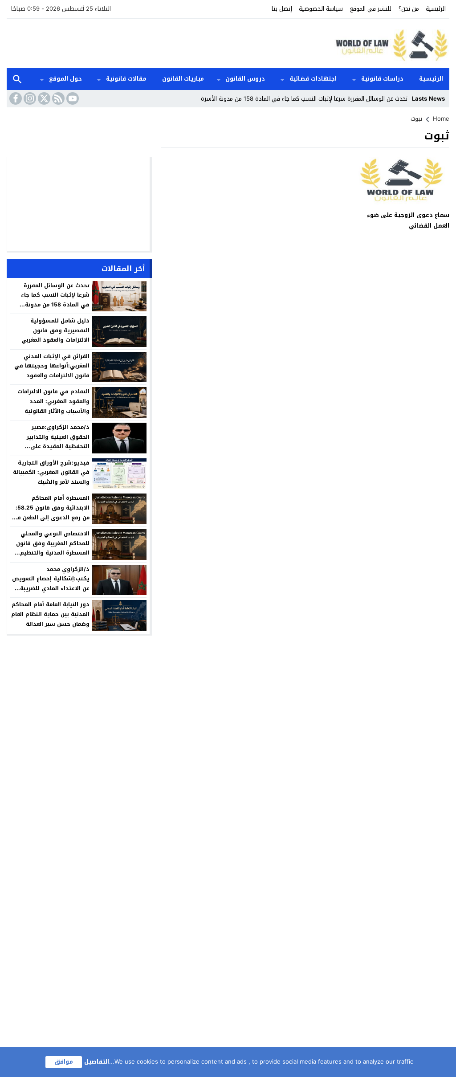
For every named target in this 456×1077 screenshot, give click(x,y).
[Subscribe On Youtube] (72, 98)
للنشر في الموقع (370, 8)
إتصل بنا (282, 8)
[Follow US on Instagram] (29, 98)
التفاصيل (96, 1061)
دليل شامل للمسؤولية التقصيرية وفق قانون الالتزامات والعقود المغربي (55, 330)
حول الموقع (65, 78)
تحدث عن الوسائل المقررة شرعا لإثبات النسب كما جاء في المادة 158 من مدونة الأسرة (304, 98)
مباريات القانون (183, 78)
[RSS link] (57, 98)
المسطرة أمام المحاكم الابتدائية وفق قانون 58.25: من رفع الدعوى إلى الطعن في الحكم (51, 512)
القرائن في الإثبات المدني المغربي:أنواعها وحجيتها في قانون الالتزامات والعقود (52, 365)
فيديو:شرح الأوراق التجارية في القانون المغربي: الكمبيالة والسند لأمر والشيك (51, 472)
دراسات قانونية (382, 78)
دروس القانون (245, 78)
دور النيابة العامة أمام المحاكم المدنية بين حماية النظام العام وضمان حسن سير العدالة (50, 614)
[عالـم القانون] (390, 43)
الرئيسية (436, 8)
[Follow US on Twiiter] (43, 98)
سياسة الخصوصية (321, 8)
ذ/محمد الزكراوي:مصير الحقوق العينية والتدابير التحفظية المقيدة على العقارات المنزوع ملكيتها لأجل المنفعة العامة (51, 446)
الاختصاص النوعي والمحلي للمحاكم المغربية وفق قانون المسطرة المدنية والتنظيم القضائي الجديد (53, 548)
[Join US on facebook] (15, 98)
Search (17, 79)
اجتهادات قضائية (313, 78)
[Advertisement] (169, 42)
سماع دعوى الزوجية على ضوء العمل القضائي (408, 220)
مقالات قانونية (126, 78)
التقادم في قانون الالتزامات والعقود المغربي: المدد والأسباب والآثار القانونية (53, 401)
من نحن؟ (409, 8)
